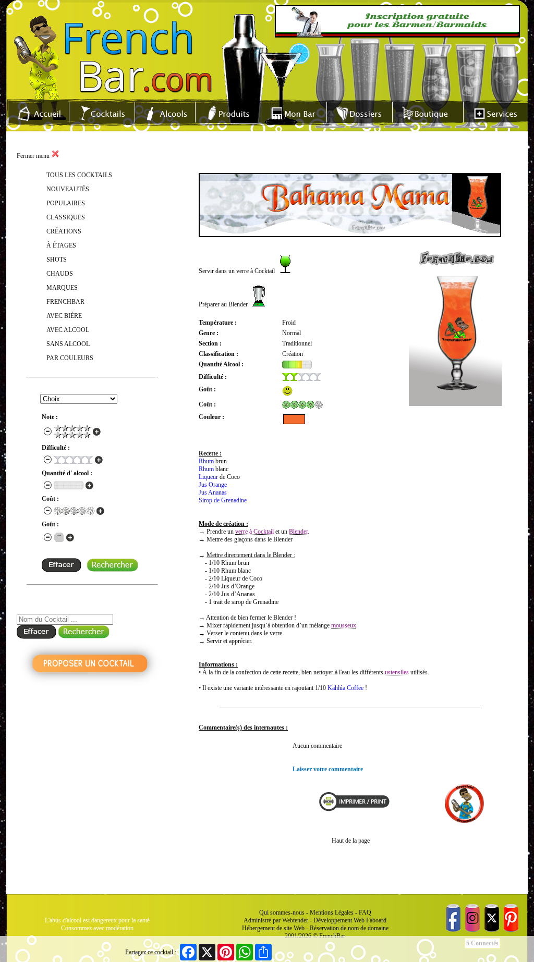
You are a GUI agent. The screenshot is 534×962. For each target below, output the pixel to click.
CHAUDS (59, 273)
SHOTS (56, 259)
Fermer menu (34, 155)
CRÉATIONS (63, 231)
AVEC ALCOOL (67, 330)
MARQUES (62, 287)
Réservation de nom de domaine (349, 928)
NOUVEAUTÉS (67, 189)
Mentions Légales (332, 912)
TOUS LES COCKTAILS (79, 175)
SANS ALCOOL (68, 344)
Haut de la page (351, 840)
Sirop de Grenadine (223, 500)
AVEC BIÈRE (64, 315)
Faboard (376, 920)
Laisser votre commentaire (328, 769)
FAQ (365, 912)
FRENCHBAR (65, 301)
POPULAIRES (65, 203)
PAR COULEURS (69, 358)
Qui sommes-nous (282, 912)
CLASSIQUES (65, 217)
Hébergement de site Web (273, 928)
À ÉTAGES (61, 245)
